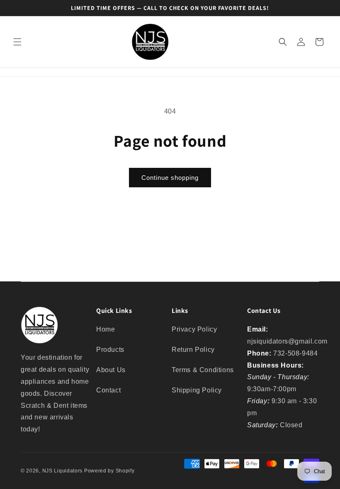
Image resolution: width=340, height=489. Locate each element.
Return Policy (193, 349)
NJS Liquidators (62, 471)
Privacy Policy (194, 329)
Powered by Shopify (109, 471)
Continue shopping (170, 177)
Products (110, 349)
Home (105, 329)
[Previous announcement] (16, 7)
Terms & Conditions (203, 369)
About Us (111, 369)
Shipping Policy (197, 390)
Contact (108, 390)
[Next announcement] (324, 7)
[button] (17, 42)
